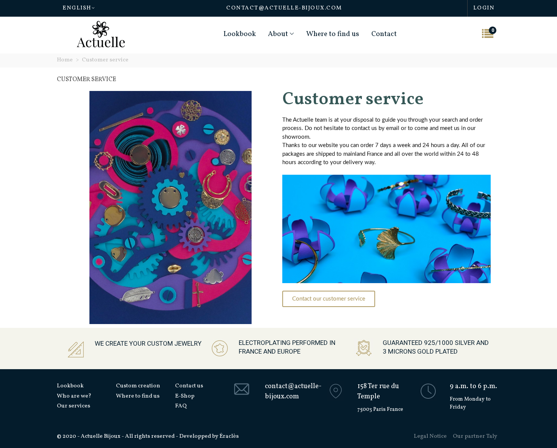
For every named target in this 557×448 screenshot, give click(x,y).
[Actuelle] (101, 34)
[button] (328, 299)
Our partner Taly (475, 436)
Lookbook (240, 34)
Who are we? (74, 396)
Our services (73, 406)
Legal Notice (430, 436)
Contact (384, 34)
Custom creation (138, 386)
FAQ (181, 406)
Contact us (189, 386)
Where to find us (332, 34)
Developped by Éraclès (209, 436)
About (278, 34)
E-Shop (184, 396)
